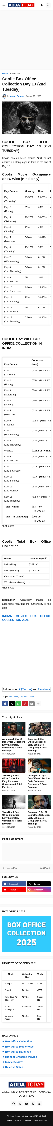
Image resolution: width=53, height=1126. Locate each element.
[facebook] (13, 1103)
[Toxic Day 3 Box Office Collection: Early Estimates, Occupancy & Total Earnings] (39, 729)
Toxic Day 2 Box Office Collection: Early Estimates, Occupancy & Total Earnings (12, 781)
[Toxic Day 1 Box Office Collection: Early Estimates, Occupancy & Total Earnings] (13, 802)
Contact (27, 1120)
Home (5, 74)
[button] (4, 5)
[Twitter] (12, 703)
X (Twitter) (25, 689)
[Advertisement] (26, 40)
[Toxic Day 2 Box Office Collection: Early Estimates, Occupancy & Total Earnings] (13, 765)
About (18, 1120)
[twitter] (20, 1103)
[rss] (39, 1103)
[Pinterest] (25, 703)
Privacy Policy (40, 1120)
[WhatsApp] (18, 703)
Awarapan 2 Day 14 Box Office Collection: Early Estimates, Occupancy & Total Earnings (13, 745)
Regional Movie (27, 696)
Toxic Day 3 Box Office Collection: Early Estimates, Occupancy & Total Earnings (37, 745)
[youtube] (26, 1103)
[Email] (32, 703)
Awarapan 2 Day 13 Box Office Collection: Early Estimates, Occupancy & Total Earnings (39, 781)
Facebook (44, 689)
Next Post (43, 868)
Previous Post (11, 868)
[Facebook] (5, 703)
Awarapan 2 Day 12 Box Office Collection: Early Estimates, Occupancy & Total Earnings (39, 818)
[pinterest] (32, 1103)
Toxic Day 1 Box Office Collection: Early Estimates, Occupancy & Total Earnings (12, 818)
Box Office (15, 74)
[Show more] (38, 703)
